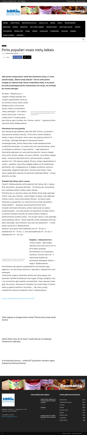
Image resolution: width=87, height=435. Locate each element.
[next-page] (6, 367)
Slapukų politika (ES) (77, 433)
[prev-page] (3, 367)
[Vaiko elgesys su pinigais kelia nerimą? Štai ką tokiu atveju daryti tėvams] (29, 307)
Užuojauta (43, 407)
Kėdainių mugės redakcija (12, 53)
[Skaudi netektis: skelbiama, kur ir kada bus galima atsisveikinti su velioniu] (35, 401)
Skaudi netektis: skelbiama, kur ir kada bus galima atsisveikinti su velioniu (48, 401)
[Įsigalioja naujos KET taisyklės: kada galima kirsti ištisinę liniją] (35, 418)
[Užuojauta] (35, 410)
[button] (83, 39)
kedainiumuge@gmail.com (9, 416)
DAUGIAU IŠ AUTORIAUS (25, 299)
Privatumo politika (66, 433)
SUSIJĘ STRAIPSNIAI (9, 299)
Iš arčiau (4, 45)
